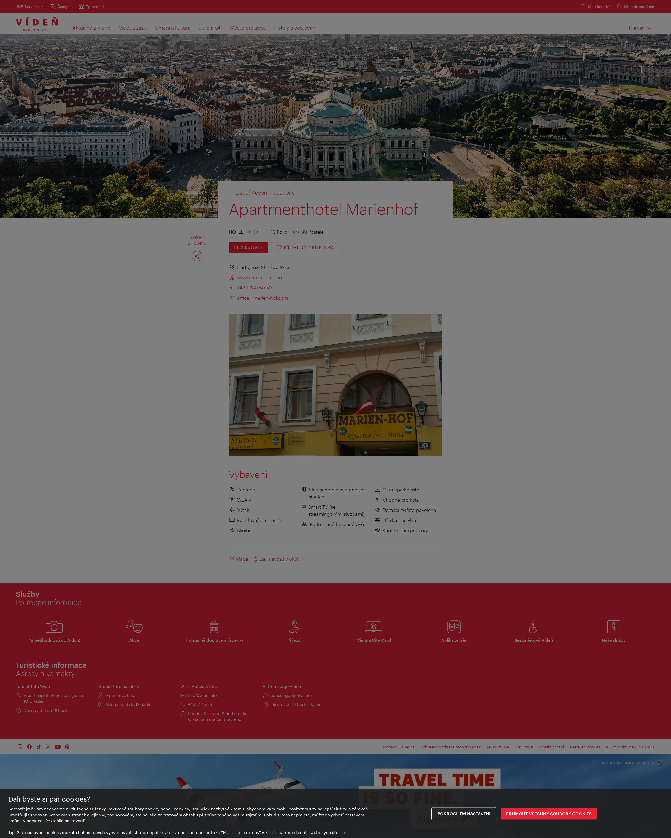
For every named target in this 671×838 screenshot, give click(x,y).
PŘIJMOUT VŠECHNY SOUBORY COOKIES (549, 813)
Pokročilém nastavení (463, 813)
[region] (335, 813)
